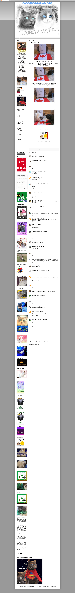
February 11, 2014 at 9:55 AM (42, 241)
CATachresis (34, 258)
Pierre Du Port (22, 536)
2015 (18, 117)
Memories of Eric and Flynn (36, 252)
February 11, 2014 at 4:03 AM (41, 206)
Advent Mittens (24, 520)
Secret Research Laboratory (20, 538)
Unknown (33, 311)
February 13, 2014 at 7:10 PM (40, 306)
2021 (18, 110)
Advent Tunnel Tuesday (20, 521)
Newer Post (31, 343)
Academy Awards (19, 520)
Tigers (17, 542)
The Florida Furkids (34, 171)
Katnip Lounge (34, 284)
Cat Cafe (18, 524)
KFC (19, 530)
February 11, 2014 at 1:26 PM (39, 246)
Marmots (20, 531)
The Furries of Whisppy (35, 160)
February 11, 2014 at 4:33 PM (45, 270)
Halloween (18, 530)
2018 (18, 114)
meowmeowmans (34, 290)
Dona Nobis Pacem (23, 527)
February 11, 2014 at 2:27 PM (40, 258)
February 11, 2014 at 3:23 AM (45, 183)
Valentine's (21, 545)
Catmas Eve (22, 524)
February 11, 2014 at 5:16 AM (39, 218)
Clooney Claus (24, 526)
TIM (17, 541)
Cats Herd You (34, 265)
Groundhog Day (23, 529)
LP (32, 224)
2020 (18, 111)
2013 (18, 134)
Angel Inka (24, 521)
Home (44, 343)
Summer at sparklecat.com (36, 155)
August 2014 (19, 124)
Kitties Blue (33, 246)
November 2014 (19, 121)
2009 (18, 139)
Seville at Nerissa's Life (35, 319)
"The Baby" (24, 519)
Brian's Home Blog (34, 241)
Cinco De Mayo (20, 526)
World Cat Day (22, 549)
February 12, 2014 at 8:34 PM (41, 290)
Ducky (17, 528)
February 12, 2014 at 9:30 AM (40, 284)
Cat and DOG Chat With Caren (36, 270)
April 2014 (18, 129)
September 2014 (19, 123)
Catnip (25, 524)
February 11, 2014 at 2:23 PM (44, 252)
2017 (18, 115)
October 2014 (19, 122)
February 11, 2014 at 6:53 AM (37, 224)
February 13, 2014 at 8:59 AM (40, 295)
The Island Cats (34, 206)
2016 (18, 116)
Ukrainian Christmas (21, 544)
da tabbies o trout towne (35, 231)
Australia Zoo (20, 522)
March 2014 (19, 130)
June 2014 (18, 127)
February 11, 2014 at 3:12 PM (40, 265)
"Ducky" (18, 519)
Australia (18, 522)
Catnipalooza (18, 525)
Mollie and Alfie (34, 196)
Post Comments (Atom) (36, 344)
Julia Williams (34, 306)
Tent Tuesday (19, 541)
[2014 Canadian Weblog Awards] (20, 434)
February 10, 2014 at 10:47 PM (44, 155)
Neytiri (18, 533)
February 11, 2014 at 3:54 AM (38, 192)
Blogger (55, 586)
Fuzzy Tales (33, 218)
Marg (32, 200)
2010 (18, 138)
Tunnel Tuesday (19, 543)
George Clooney (22, 528)
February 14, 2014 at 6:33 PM (43, 319)
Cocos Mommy (34, 295)
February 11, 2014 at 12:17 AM (42, 171)
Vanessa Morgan (34, 177)
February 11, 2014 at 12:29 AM (41, 177)
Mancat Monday (23, 530)
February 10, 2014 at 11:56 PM (43, 160)
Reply (32, 157)
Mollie (32, 192)
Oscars (19, 536)
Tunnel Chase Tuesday (22, 542)
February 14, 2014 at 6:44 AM (39, 311)
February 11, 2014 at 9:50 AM (43, 231)
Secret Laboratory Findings (23, 537)
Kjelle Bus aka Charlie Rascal (36, 183)
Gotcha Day (18, 529)
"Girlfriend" (20, 519)
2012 (18, 135)
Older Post (56, 343)
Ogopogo (21, 535)
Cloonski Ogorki (19, 527)
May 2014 (18, 128)
